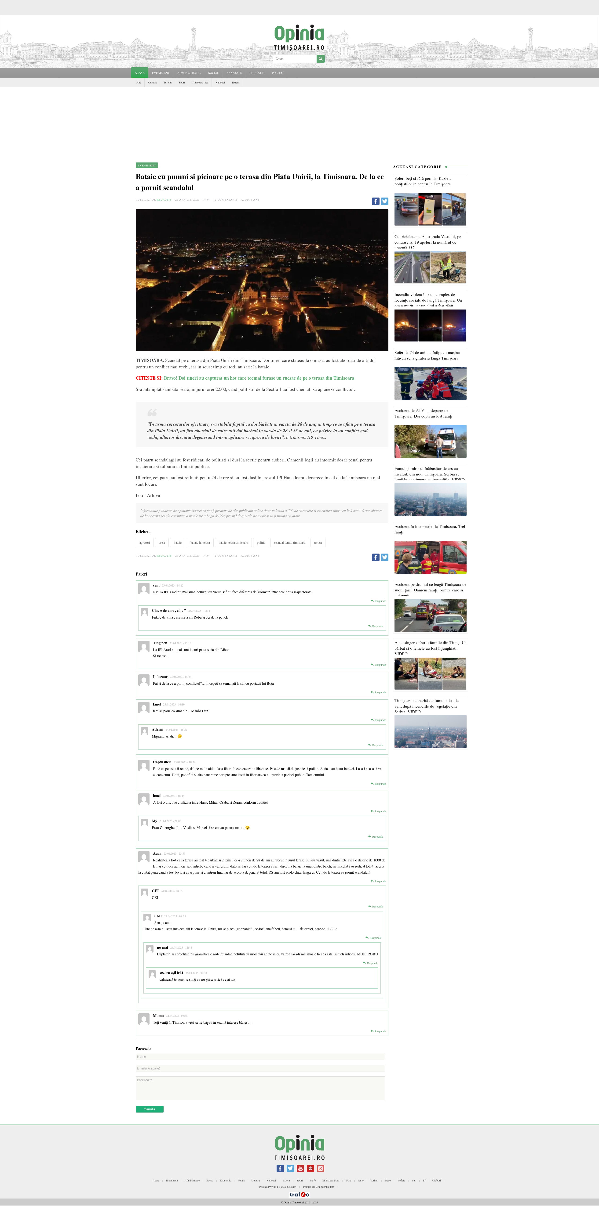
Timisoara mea (200, 82)
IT (424, 1180)
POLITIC (277, 73)
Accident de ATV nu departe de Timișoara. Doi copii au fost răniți (423, 413)
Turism (168, 82)
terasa (318, 542)
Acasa (140, 73)
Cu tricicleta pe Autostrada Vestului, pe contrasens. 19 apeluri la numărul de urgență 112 (427, 242)
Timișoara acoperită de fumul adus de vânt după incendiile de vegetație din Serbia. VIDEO (426, 706)
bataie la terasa (200, 542)
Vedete (401, 1180)
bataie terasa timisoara (233, 542)
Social (209, 1180)
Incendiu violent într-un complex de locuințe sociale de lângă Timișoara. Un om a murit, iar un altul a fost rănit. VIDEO (428, 303)
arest (162, 542)
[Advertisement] (299, 122)
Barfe (313, 1180)
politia (261, 542)
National (220, 82)
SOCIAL (213, 73)
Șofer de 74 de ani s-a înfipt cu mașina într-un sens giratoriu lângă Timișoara (427, 355)
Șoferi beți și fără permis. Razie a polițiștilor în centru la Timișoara (422, 181)
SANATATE (234, 73)
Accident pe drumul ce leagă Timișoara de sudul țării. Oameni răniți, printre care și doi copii (430, 589)
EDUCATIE (256, 73)
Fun (414, 1180)
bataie (178, 542)
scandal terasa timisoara (289, 542)
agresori (144, 542)
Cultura (152, 82)
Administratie (192, 1180)
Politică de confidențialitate (318, 1186)
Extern (235, 82)
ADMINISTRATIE (189, 73)
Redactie (164, 199)
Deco (388, 1180)
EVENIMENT (161, 73)
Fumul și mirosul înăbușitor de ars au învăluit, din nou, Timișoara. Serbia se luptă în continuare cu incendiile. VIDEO (429, 473)
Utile (138, 82)
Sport (182, 82)
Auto (361, 1180)
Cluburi (436, 1180)
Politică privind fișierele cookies (277, 1186)
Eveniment (172, 1180)
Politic (241, 1180)
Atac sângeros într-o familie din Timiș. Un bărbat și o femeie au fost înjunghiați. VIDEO (430, 648)
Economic (225, 1180)
